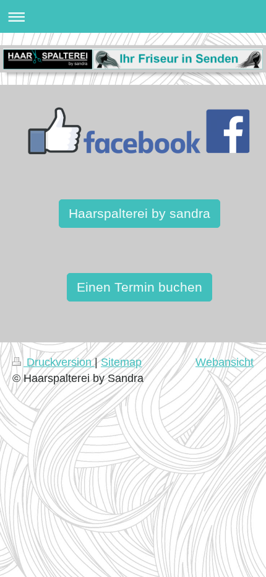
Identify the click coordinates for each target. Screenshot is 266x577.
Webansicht (224, 362)
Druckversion (59, 362)
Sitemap (121, 362)
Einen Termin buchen (139, 287)
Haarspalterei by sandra (139, 213)
